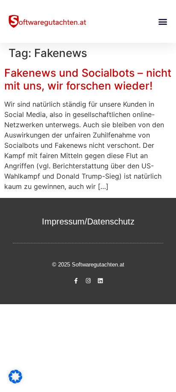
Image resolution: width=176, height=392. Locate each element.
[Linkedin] (100, 281)
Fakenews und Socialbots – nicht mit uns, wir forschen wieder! (87, 79)
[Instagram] (88, 281)
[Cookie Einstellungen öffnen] (15, 381)
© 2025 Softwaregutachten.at (88, 264)
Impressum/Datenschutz (88, 221)
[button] (162, 22)
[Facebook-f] (76, 281)
